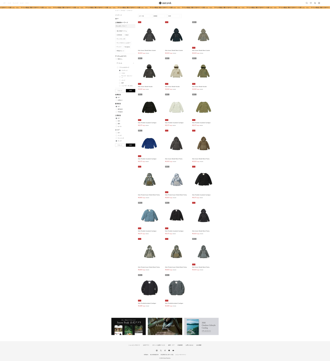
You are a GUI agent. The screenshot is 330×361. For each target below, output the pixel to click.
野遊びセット (120, 50)
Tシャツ (119, 46)
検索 (130, 90)
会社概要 (198, 345)
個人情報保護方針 (154, 354)
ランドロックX (121, 39)
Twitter (161, 350)
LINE (169, 350)
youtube (173, 350)
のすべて (124, 67)
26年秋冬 (119, 35)
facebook (165, 350)
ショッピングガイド (134, 345)
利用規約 (146, 354)
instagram (156, 350)
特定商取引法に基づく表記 (167, 354)
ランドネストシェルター (124, 43)
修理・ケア (171, 345)
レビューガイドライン (180, 354)
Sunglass (127, 46)
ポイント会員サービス (158, 345)
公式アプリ (146, 345)
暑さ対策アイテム (122, 31)
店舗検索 (180, 345)
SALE (126, 35)
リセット (119, 90)
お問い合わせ (189, 345)
